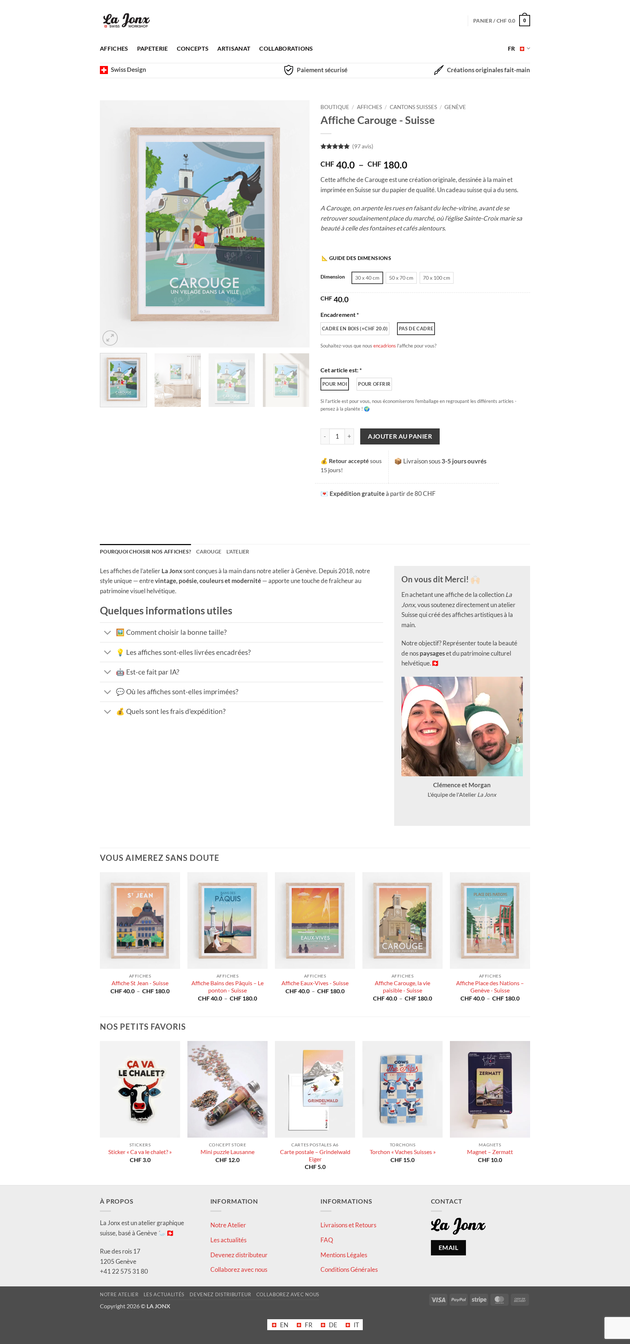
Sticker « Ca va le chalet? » (140, 1152)
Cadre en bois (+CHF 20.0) (355, 328)
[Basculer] (107, 633)
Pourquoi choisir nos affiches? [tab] (145, 551)
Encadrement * (339, 314)
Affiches (114, 48)
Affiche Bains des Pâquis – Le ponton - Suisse (227, 987)
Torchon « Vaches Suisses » (403, 1152)
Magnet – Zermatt (490, 1152)
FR (511, 48)
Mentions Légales (343, 1255)
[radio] (367, 277)
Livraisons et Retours (348, 1225)
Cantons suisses (413, 107)
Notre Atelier (228, 1225)
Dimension (332, 277)
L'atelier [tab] (237, 551)
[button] (110, 338)
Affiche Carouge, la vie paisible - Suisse (402, 987)
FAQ (326, 1240)
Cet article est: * (341, 370)
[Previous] (113, 224)
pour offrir (374, 384)
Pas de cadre (416, 328)
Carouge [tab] (208, 551)
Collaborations (286, 48)
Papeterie (152, 48)
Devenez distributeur (239, 1255)
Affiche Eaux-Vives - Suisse (315, 983)
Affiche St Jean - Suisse (140, 983)
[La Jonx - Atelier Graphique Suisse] (126, 21)
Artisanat (233, 48)
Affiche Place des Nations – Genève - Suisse (490, 987)
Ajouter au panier (400, 436)
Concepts (193, 48)
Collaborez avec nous (238, 1270)
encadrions (384, 346)
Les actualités (228, 1240)
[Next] (296, 224)
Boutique (334, 107)
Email (449, 1247)
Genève (455, 107)
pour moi (334, 384)
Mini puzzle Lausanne (227, 1152)
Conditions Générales (349, 1270)
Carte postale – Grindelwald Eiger (315, 1155)
